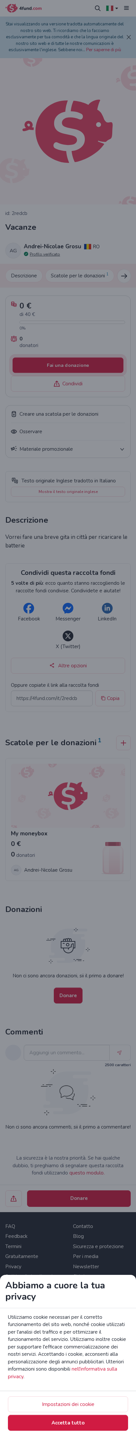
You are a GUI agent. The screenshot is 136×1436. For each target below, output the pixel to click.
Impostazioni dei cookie (68, 1404)
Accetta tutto (68, 1422)
